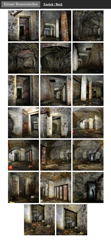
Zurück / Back (52, 4)
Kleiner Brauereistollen (21, 4)
